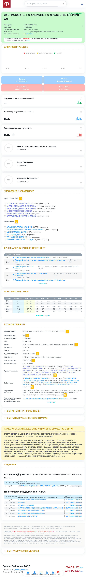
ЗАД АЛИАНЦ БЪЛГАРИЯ (26, 505)
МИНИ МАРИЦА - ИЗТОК (17, 232)
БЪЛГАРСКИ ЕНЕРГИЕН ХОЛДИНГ (21, 240)
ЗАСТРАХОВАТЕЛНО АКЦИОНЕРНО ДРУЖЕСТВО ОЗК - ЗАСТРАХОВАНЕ (40, 508)
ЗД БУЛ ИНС (22, 502)
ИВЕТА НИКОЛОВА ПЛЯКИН (18, 214)
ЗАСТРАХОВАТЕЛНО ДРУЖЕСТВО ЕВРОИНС (32, 500)
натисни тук (28, 34)
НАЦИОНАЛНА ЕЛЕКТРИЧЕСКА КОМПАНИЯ (25, 230)
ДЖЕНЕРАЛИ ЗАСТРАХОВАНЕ (27, 516)
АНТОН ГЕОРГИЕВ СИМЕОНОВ (19, 211)
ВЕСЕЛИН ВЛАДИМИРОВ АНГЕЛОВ (21, 209)
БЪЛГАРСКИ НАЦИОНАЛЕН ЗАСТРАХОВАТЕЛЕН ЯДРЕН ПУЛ (39, 486)
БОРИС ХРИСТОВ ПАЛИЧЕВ (18, 204)
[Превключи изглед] (83, 26)
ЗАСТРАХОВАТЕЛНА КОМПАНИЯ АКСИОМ (31, 513)
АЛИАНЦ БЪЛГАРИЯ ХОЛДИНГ (19, 227)
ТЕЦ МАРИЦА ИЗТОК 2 (16, 237)
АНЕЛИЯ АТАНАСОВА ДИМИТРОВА (21, 206)
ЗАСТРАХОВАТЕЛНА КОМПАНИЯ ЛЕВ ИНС (31, 511)
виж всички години (43, 315)
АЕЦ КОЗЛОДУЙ (13, 235)
